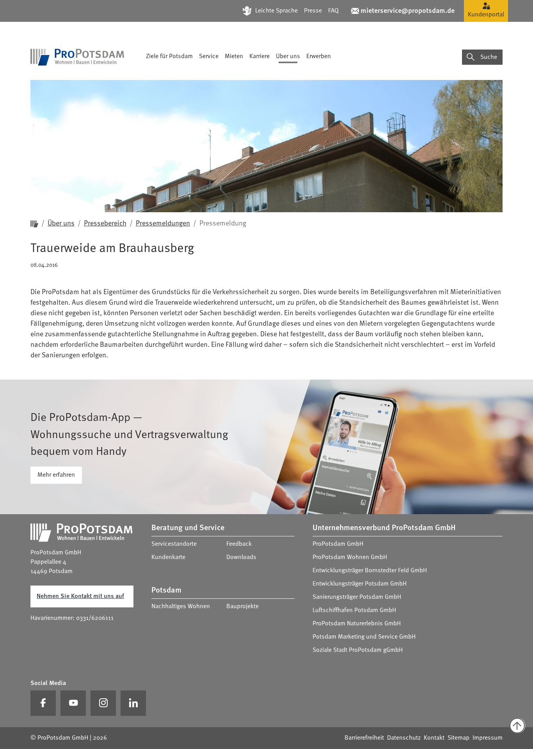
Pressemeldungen (163, 223)
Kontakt (434, 738)
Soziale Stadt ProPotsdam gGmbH (358, 650)
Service (209, 56)
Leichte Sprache (276, 11)
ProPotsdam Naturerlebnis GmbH (357, 624)
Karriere (259, 56)
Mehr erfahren (56, 475)
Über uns (288, 56)
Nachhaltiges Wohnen (180, 606)
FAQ (333, 11)
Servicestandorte (174, 544)
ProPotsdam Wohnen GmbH (350, 557)
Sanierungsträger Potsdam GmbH (357, 597)
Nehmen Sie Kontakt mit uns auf (80, 596)
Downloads (241, 557)
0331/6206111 (95, 618)
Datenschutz (404, 738)
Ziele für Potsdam (169, 56)
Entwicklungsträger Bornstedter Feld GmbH (370, 571)
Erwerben (318, 56)
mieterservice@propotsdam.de (408, 10)
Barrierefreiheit (364, 738)
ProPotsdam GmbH (338, 544)
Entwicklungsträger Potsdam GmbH (360, 584)
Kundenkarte (168, 557)
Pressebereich (105, 223)
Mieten (234, 56)
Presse (313, 11)
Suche (488, 57)
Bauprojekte (242, 606)
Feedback (239, 544)
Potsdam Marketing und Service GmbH (364, 637)
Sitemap (458, 738)
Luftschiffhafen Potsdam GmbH (354, 610)
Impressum (488, 738)
